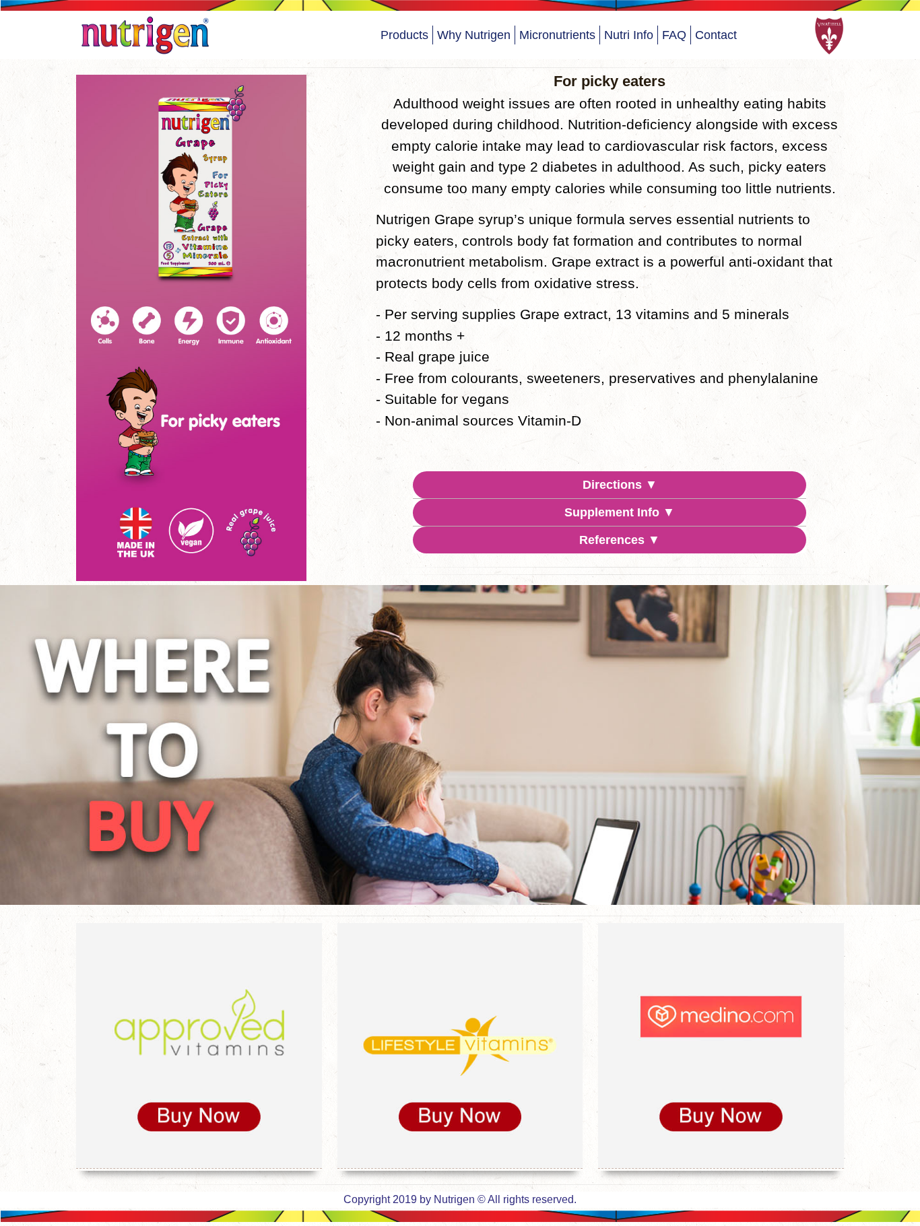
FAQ (674, 35)
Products (404, 35)
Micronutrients (557, 35)
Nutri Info (628, 35)
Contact (716, 35)
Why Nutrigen (474, 35)
